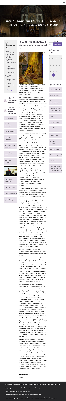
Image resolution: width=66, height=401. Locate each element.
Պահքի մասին (54, 122)
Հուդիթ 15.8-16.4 (10, 75)
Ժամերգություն (54, 95)
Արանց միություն (10, 131)
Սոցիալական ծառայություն (9, 200)
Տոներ (52, 116)
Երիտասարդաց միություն (10, 146)
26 (56, 75)
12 (56, 68)
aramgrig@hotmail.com (34, 394)
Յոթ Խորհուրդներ (54, 102)
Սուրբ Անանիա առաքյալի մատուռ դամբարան (11, 109)
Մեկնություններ (54, 149)
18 (53, 71)
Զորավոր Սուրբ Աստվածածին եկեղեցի (12, 99)
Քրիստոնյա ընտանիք (8, 180)
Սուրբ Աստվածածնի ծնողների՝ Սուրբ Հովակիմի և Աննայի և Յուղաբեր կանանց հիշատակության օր (10, 57)
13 (59, 68)
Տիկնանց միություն (8, 138)
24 (50, 75)
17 (50, 71)
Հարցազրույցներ (10, 187)
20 (59, 71)
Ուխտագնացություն (11, 193)
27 (59, 75)
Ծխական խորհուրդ (8, 125)
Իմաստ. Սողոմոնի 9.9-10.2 (11, 68)
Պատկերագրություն (56, 155)
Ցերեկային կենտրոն (8, 161)
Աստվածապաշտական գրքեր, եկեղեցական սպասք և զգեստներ (56, 168)
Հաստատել (57, 44)
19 (56, 71)
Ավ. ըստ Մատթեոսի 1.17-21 (10, 85)
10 (50, 68)
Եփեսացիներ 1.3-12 (11, 80)
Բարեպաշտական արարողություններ (55, 109)
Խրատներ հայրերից (53, 142)
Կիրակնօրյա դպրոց (9, 154)
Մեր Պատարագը (55, 89)
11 (53, 68)
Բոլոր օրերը (10, 90)
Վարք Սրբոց (54, 135)
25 (53, 75)
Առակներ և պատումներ (53, 129)
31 (50, 78)
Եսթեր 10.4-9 (10, 72)
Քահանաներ (9, 118)
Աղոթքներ (53, 160)
